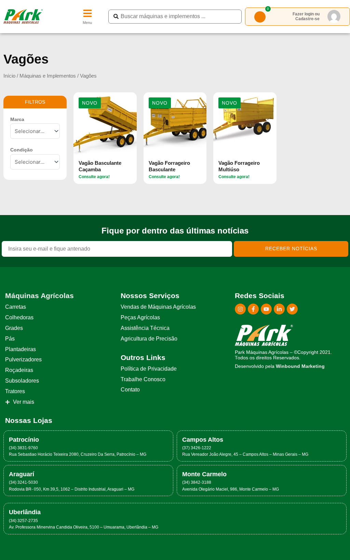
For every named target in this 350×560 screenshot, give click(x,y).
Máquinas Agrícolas (39, 295)
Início (9, 76)
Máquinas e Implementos (47, 76)
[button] (90, 103)
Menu (87, 23)
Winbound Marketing (300, 366)
